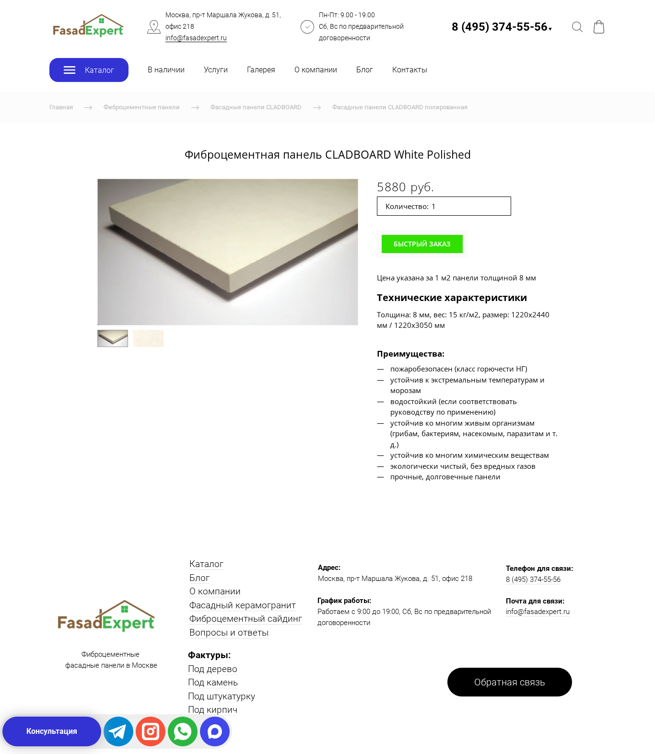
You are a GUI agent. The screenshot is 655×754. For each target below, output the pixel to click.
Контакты (409, 69)
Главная (61, 107)
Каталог (206, 563)
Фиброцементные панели (142, 107)
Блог (364, 69)
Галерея (261, 69)
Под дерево (212, 668)
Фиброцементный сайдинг (245, 618)
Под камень (213, 682)
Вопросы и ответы (229, 632)
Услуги (216, 69)
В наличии (166, 69)
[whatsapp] (183, 731)
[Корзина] (599, 27)
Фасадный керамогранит (242, 605)
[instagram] (150, 731)
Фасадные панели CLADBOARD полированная (400, 107)
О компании (315, 69)
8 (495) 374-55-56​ (502, 27)
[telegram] (118, 731)
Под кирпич (212, 709)
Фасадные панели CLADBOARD (256, 107)
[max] (215, 731)
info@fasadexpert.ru (196, 38)
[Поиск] (577, 27)
